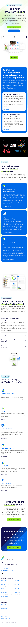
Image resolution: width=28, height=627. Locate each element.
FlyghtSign (16, 588)
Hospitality (4, 608)
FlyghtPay (16, 584)
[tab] (7, 37)
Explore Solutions (14, 31)
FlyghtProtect (4, 596)
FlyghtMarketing (5, 584)
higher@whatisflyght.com (7, 570)
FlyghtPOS (3, 588)
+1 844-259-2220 (4, 568)
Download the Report (14, 519)
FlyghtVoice (17, 592)
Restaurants (4, 604)
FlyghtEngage (17, 580)
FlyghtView (4, 592)
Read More (14, 57)
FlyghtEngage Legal (5, 618)
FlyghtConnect (4, 580)
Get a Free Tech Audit (14, 27)
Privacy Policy (4, 616)
